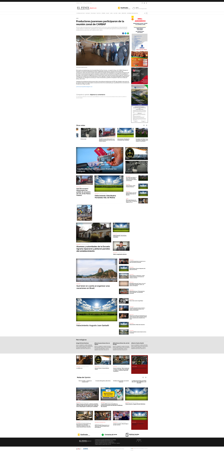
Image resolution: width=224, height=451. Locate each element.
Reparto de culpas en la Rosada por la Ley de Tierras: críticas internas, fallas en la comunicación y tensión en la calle (138, 317)
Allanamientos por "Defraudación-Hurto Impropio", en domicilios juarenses (137, 292)
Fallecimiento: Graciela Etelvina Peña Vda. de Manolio (131, 193)
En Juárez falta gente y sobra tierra (103, 380)
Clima (111, 13)
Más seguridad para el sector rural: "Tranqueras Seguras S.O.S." (131, 201)
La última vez (79, 368)
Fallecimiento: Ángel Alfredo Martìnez (135, 404)
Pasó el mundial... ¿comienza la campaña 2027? (85, 381)
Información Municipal (132, 13)
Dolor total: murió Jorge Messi (136, 300)
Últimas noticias (81, 13)
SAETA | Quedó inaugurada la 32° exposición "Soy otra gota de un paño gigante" (102, 426)
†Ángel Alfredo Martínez (82, 343)
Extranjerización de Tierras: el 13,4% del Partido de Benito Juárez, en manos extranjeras (138, 284)
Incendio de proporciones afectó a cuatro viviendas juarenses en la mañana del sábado (137, 309)
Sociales (88, 13)
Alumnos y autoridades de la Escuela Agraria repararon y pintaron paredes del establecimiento (93, 248)
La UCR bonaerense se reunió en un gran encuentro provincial (137, 262)
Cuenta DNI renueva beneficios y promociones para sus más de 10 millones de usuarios (111, 405)
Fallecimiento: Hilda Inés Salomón (137, 324)
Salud (107, 13)
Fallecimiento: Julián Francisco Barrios (130, 186)
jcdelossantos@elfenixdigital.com (84, 86)
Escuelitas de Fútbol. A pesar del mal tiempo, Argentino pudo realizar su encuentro (120, 140)
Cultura (116, 13)
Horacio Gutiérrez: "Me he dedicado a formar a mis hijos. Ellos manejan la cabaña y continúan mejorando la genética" (121, 370)
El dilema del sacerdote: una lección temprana (121, 381)
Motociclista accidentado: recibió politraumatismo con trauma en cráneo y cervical (137, 276)
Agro (119, 13)
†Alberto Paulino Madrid (137, 343)
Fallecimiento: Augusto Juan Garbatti (92, 325)
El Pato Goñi (129, 172)
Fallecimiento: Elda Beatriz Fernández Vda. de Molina (101, 140)
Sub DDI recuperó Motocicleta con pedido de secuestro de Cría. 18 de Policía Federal (84, 140)
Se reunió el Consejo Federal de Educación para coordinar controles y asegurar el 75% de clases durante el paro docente (83, 425)
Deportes (124, 13)
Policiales (93, 13)
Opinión (103, 13)
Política (99, 13)
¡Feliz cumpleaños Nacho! (120, 254)
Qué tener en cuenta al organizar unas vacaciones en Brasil (93, 287)
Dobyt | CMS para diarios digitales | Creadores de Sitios (139, 448)
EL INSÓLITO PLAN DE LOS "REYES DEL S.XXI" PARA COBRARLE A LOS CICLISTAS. (139, 381)
